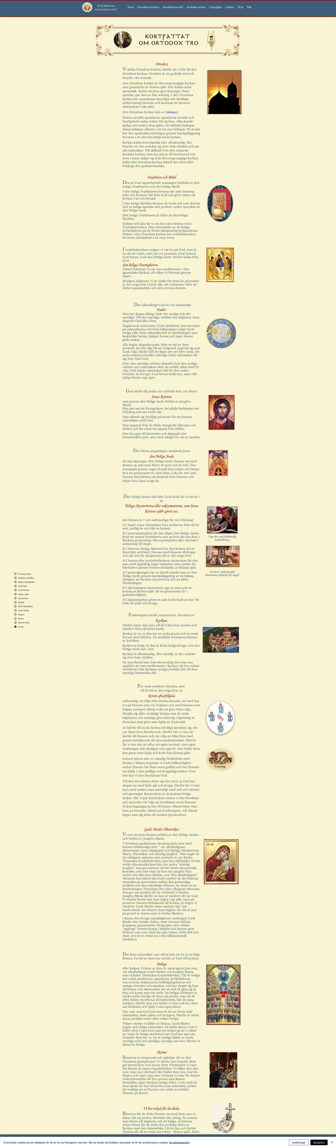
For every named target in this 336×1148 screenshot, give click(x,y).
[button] (148, 7)
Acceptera (319, 1142)
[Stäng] (332, 1142)
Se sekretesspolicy (179, 1142)
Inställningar (298, 1142)
